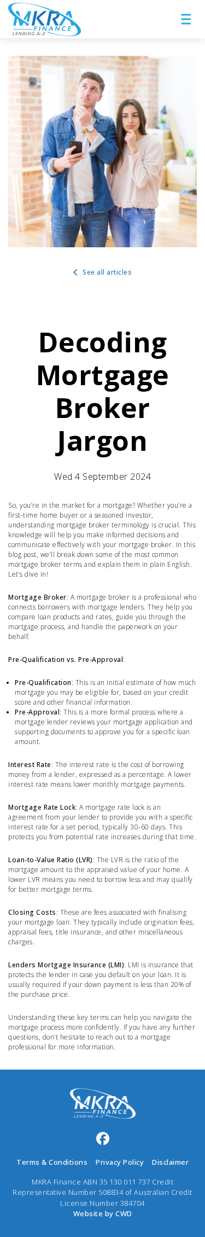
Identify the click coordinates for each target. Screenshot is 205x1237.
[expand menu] (186, 19)
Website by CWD (102, 1213)
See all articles (106, 272)
